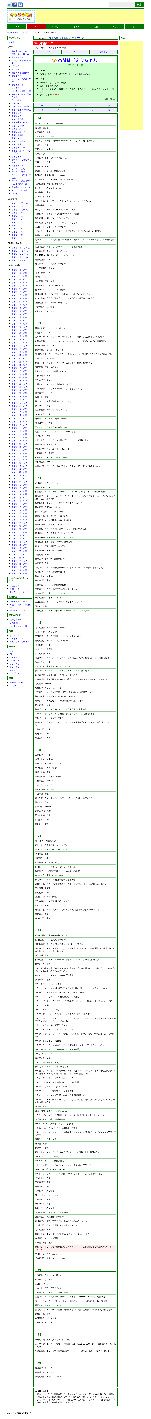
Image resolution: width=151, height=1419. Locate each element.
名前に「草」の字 (19, 348)
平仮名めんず (17, 165)
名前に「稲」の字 (19, 285)
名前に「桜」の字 (19, 380)
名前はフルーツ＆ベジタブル (21, 152)
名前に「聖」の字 (19, 409)
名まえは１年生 (18, 125)
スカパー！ (14, 673)
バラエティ (56, 26)
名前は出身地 (17, 134)
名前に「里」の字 (19, 383)
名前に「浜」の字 (19, 478)
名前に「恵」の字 (19, 529)
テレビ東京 (14, 666)
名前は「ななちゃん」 (21, 253)
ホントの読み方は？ (20, 184)
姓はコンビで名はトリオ (21, 80)
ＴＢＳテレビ (15, 657)
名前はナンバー (18, 147)
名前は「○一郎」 (19, 212)
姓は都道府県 (17, 84)
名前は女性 (16, 138)
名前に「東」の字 (19, 487)
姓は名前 (15, 88)
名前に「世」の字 (19, 554)
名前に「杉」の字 (19, 405)
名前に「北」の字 (19, 339)
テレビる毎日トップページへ (21, 16)
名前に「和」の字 (19, 570)
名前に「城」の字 (19, 396)
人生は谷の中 (15, 619)
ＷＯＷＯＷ (14, 670)
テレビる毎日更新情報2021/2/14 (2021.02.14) (67, 38)
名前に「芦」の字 (19, 276)
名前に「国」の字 (19, 352)
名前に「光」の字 (19, 491)
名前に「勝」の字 (19, 320)
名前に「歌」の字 (19, 291)
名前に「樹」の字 (19, 333)
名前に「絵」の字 (19, 301)
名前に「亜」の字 (19, 269)
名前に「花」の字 (19, 475)
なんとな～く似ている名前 (21, 161)
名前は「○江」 (18, 215)
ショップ (134, 26)
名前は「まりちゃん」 (21, 257)
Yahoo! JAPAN (16, 682)
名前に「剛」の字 (19, 364)
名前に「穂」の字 (19, 500)
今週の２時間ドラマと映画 (20, 606)
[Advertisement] (90, 16)
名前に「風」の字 (19, 317)
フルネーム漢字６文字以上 (21, 176)
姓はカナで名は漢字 (20, 72)
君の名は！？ (28, 32)
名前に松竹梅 (17, 119)
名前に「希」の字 (19, 336)
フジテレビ (14, 660)
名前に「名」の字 (19, 453)
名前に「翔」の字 (19, 393)
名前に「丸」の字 (19, 506)
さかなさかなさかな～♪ (21, 61)
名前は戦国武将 (18, 141)
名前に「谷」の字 (19, 424)
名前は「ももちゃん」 (21, 260)
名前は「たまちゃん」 (21, 250)
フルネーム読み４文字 (21, 180)
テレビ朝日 (14, 663)
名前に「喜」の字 (19, 330)
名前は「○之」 (18, 237)
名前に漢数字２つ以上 (21, 109)
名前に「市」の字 (19, 282)
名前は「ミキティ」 (20, 209)
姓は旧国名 (16, 75)
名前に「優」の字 (19, 541)
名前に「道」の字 (19, 516)
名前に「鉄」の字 (19, 434)
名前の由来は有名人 (20, 122)
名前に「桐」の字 (19, 345)
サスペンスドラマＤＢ (19, 641)
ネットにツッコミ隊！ (19, 626)
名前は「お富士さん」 (21, 203)
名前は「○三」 (18, 225)
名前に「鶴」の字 (19, 431)
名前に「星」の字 (19, 503)
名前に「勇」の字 (19, 538)
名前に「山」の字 (19, 532)
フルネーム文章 (18, 171)
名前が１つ (16, 103)
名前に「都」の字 (19, 522)
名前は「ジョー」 (19, 206)
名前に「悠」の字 (19, 544)
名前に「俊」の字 (19, 390)
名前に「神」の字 (19, 323)
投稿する (103, 51)
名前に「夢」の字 (19, 551)
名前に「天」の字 (19, 440)
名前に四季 (16, 115)
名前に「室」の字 (19, 525)
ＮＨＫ (13, 651)
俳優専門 (75, 26)
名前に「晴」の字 (19, 481)
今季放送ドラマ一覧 (18, 601)
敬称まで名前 (17, 57)
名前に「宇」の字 (19, 288)
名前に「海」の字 (19, 298)
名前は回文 (16, 128)
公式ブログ (14, 585)
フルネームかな (18, 168)
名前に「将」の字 (19, 399)
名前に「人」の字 (19, 494)
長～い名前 (16, 100)
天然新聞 (14, 622)
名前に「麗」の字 (19, 566)
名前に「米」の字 (19, 374)
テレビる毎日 (12, 32)
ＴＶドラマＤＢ (16, 638)
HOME (17, 26)
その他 (95, 26)
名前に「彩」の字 (19, 279)
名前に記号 (16, 112)
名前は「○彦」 (18, 234)
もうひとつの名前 (19, 190)
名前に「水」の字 (19, 513)
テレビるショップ (17, 610)
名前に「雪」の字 (19, 548)
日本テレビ (14, 654)
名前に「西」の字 (19, 465)
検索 (139, 4)
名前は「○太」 (18, 228)
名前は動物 (16, 144)
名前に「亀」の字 (19, 326)
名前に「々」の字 (19, 314)
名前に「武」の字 (19, 418)
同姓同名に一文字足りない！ (21, 95)
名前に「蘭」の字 (19, 563)
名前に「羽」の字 (19, 472)
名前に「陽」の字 (19, 557)
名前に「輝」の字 (19, 437)
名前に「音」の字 (19, 310)
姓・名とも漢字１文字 (21, 91)
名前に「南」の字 (19, 519)
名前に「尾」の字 (19, 307)
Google (13, 685)
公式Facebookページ (19, 592)
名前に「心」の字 (19, 367)
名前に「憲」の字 (19, 361)
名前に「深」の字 (19, 497)
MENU (75, 51)
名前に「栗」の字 (19, 355)
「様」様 (15, 66)
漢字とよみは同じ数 (20, 54)
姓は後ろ (15, 69)
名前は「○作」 (18, 222)
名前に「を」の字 (19, 573)
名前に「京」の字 (19, 342)
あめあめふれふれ (19, 51)
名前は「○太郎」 (19, 231)
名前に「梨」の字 (19, 459)
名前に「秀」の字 (19, 386)
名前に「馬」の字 (19, 295)
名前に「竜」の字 (19, 421)
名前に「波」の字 (19, 462)
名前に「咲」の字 (19, 377)
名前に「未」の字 (19, 510)
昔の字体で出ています (21, 187)
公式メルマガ (15, 588)
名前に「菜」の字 (19, 456)
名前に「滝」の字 (19, 415)
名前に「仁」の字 (19, 402)
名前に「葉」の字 (19, 469)
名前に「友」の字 (19, 446)
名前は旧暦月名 (18, 131)
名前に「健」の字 (19, 358)
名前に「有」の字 (19, 535)
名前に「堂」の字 (19, 443)
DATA (36, 26)
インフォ (115, 26)
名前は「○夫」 (18, 218)
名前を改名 (16, 156)
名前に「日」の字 (19, 484)
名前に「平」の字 (19, 412)
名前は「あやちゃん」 (21, 247)
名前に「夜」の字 (19, 560)
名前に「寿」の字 (19, 370)
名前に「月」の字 (19, 427)
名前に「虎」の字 (19, 450)
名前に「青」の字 (19, 273)
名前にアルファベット (21, 106)
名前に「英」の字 (19, 304)
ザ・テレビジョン (17, 635)
